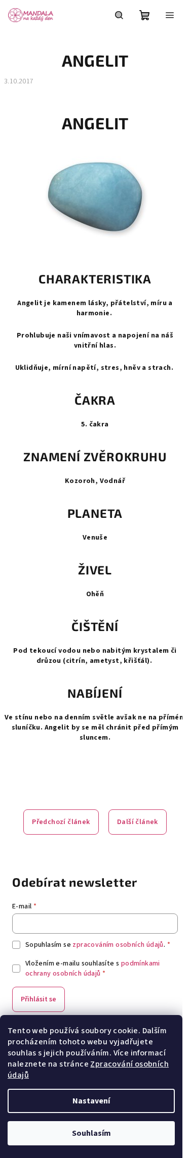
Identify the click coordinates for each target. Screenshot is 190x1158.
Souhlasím (91, 1133)
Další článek (137, 822)
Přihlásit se (38, 999)
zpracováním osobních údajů (117, 945)
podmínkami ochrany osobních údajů (92, 968)
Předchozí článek (61, 822)
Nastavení (91, 1100)
